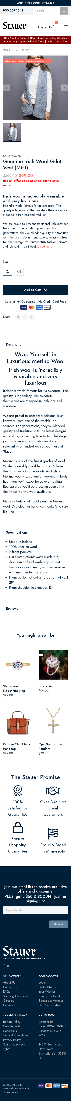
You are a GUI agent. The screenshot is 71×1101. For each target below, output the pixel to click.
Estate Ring (47, 686)
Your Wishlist (47, 992)
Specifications (16, 532)
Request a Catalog (51, 996)
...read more (44, 247)
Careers (8, 1005)
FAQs (6, 992)
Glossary (8, 1001)
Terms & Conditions (15, 1035)
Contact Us (10, 987)
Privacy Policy (12, 1040)
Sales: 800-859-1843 (52, 1026)
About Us (9, 983)
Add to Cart (33, 290)
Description (14, 344)
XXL (19, 272)
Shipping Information (16, 996)
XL (7, 272)
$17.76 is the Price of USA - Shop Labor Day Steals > (35, 38)
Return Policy (11, 1022)
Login (42, 983)
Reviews (12, 608)
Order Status (47, 987)
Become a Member (51, 1001)
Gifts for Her (23, 50)
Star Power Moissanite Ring (14, 688)
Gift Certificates (49, 1005)
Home (6, 50)
